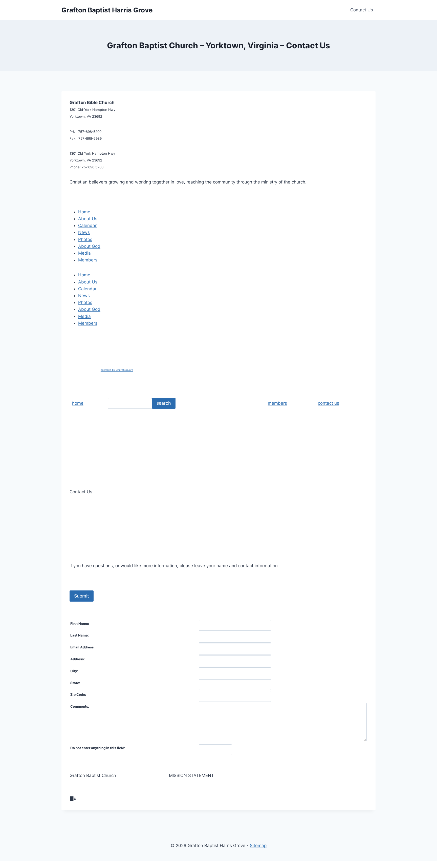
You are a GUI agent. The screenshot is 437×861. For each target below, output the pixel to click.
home (77, 403)
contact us (328, 403)
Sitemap (258, 845)
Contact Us (361, 9)
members (277, 403)
